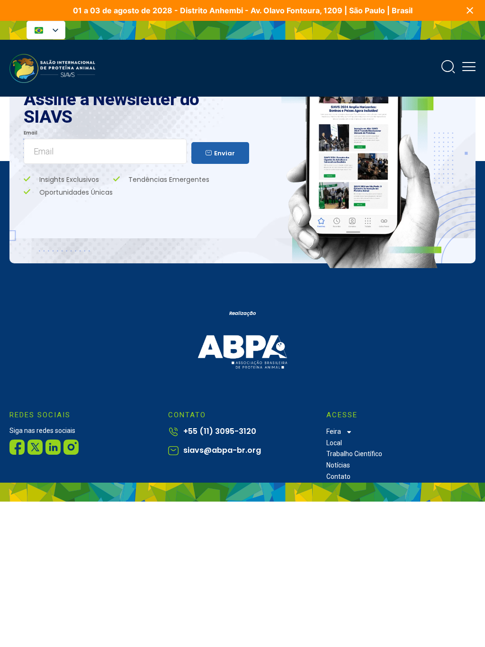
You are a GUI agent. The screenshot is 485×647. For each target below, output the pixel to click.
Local (334, 443)
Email (30, 133)
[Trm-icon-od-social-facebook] (17, 447)
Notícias (338, 465)
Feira (333, 431)
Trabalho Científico (354, 454)
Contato (338, 476)
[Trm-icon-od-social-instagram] (71, 447)
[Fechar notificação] (470, 10)
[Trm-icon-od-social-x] (35, 447)
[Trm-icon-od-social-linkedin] (53, 447)
